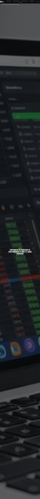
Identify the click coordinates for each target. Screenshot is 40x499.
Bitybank (18, 255)
